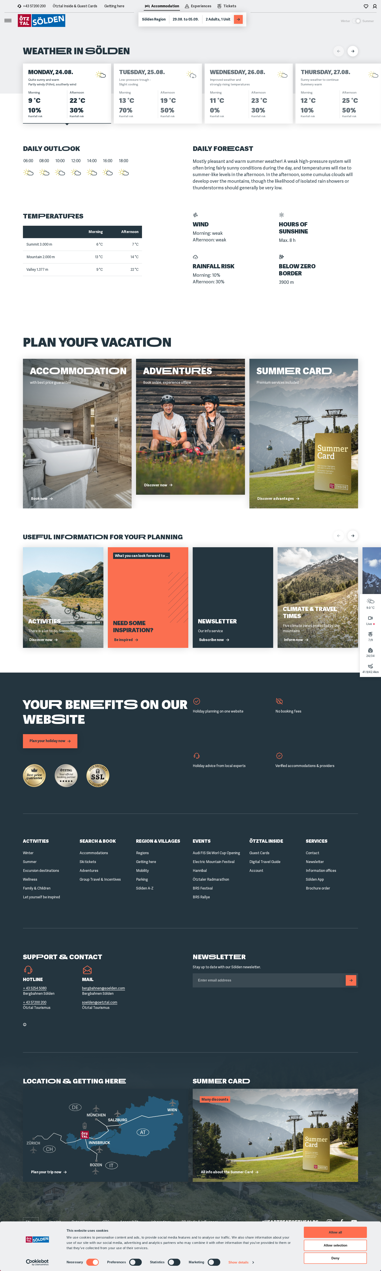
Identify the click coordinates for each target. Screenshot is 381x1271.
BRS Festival (203, 888)
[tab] (162, 7)
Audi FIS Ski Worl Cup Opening (216, 853)
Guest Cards (259, 853)
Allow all (335, 1232)
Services (316, 841)
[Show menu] (8, 20)
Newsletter (315, 861)
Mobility (142, 870)
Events (202, 841)
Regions (142, 853)
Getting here (114, 6)
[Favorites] (366, 6)
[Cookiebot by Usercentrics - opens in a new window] (37, 1262)
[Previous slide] (338, 535)
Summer (30, 861)
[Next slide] (352, 535)
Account (256, 870)
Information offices (321, 870)
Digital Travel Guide (264, 861)
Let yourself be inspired (41, 897)
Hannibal (200, 870)
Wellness (30, 879)
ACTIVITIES (36, 841)
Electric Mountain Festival (214, 861)
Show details (238, 1262)
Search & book (98, 841)
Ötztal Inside (266, 841)
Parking (142, 879)
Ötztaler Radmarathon (211, 879)
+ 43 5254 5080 (35, 988)
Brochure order (318, 888)
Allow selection (335, 1245)
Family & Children (36, 888)
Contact (312, 853)
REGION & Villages (158, 841)
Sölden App (315, 879)
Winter (28, 853)
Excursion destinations (41, 870)
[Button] (351, 980)
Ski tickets (88, 861)
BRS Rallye (201, 897)
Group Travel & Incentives (100, 879)
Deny (335, 1258)
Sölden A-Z (144, 888)
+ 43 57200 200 (34, 1002)
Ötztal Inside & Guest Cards (75, 6)
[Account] (374, 6)
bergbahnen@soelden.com (103, 988)
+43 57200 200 (34, 6)
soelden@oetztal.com (99, 1002)
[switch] (135, 1262)
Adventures (89, 870)
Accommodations (94, 853)
